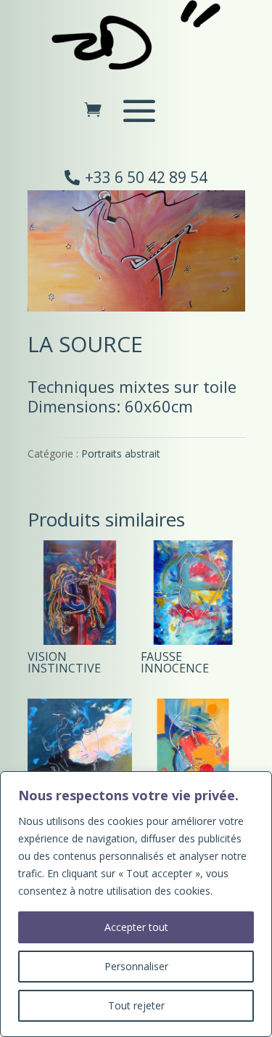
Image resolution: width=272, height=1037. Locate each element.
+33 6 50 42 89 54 (146, 177)
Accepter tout (136, 927)
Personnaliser (136, 966)
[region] (136, 904)
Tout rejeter (136, 1005)
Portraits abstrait (120, 453)
